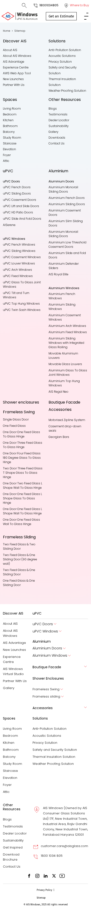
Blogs (53, 108)
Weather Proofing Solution (67, 91)
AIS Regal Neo (58, 392)
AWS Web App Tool (17, 73)
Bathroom (10, 126)
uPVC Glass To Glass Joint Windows (22, 284)
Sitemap (41, 897)
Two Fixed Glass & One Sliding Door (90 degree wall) (20, 559)
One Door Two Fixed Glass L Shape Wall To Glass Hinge (23, 485)
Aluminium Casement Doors (65, 212)
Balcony (9, 132)
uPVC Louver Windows (19, 263)
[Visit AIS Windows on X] (54, 876)
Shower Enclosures (48, 678)
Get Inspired (13, 847)
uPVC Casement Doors (19, 200)
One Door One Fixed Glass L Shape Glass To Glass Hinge (23, 498)
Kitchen (8, 120)
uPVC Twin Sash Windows (22, 310)
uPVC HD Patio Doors (18, 212)
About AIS (10, 50)
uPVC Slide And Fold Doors (22, 219)
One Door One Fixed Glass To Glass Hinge (22, 434)
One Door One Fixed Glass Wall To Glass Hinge (22, 522)
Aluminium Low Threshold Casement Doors (68, 244)
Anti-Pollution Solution (65, 50)
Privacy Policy (44, 890)
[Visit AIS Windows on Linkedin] (46, 876)
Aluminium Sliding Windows (62, 306)
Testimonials (58, 114)
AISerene (9, 225)
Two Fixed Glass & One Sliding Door (19, 572)
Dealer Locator (59, 120)
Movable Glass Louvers (65, 364)
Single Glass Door (16, 419)
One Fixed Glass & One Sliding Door (19, 582)
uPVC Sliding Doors (17, 193)
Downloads (57, 137)
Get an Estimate (61, 16)
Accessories (60, 409)
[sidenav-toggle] (86, 16)
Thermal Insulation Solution (54, 756)
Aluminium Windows (50, 656)
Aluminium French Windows (62, 296)
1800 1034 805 (52, 855)
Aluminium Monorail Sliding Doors (64, 189)
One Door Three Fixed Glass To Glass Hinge (23, 445)
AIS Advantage (13, 62)
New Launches (13, 79)
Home (8, 31)
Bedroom (10, 114)
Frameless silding (46, 696)
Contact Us (57, 143)
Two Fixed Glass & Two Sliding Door (19, 546)
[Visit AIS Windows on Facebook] (29, 876)
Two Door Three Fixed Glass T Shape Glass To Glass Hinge (23, 472)
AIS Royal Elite (58, 274)
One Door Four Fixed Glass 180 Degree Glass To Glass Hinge (22, 457)
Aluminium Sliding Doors (67, 204)
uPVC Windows (45, 631)
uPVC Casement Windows (22, 257)
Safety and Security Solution (55, 749)
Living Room (12, 108)
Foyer (7, 155)
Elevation (9, 149)
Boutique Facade (64, 402)
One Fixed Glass (14, 426)
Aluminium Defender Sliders (64, 266)
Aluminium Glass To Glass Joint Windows (68, 372)
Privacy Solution (60, 62)
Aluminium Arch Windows (67, 326)
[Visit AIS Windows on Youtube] (62, 876)
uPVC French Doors (17, 187)
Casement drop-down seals (65, 428)
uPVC (8, 171)
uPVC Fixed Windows (18, 276)
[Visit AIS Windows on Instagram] (37, 876)
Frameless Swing (46, 689)
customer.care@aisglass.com (64, 846)
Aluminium (58, 171)
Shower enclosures (21, 402)
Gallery (53, 132)
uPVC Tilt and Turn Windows (16, 295)
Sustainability (59, 126)
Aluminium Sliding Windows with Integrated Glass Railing (67, 342)
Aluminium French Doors (67, 198)
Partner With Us (14, 85)
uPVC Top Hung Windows (21, 303)
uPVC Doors (43, 624)
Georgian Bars (59, 437)
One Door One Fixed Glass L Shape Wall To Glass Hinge (23, 511)
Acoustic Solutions (62, 56)
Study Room (12, 137)
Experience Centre (16, 67)
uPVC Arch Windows (17, 270)
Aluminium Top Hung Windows (65, 383)
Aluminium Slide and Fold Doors (68, 255)
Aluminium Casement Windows (65, 317)
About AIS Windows (17, 56)
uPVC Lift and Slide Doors (21, 206)
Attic (6, 161)
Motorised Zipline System (67, 420)
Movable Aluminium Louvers (64, 355)
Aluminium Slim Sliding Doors (66, 223)
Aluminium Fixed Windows (68, 332)
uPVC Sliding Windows (19, 251)
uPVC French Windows (19, 244)
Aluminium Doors (47, 648)
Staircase (10, 143)
